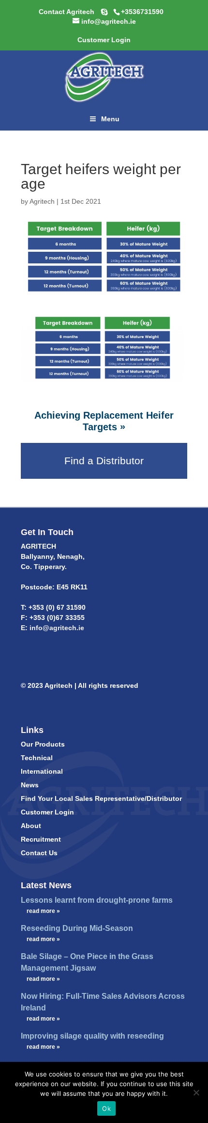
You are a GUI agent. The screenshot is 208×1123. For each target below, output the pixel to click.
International (42, 771)
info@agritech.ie (56, 628)
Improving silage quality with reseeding (92, 1036)
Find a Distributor (104, 460)
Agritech (42, 201)
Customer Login (47, 812)
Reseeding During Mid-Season (77, 928)
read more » (43, 911)
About (31, 826)
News (30, 785)
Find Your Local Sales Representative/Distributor (101, 798)
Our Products (43, 744)
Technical (37, 758)
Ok (106, 1108)
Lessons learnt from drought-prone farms (97, 900)
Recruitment (41, 839)
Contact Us (39, 853)
